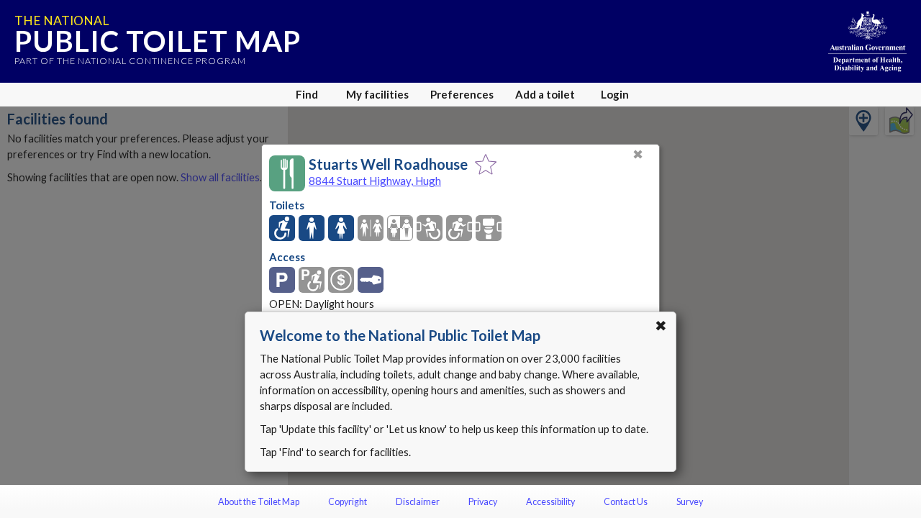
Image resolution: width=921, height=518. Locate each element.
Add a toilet (545, 94)
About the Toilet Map (258, 501)
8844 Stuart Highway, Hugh (375, 180)
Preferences (462, 94)
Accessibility (550, 501)
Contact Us (626, 501)
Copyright (347, 501)
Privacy (482, 501)
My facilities (377, 94)
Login (615, 94)
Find (307, 94)
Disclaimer (418, 501)
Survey (689, 501)
